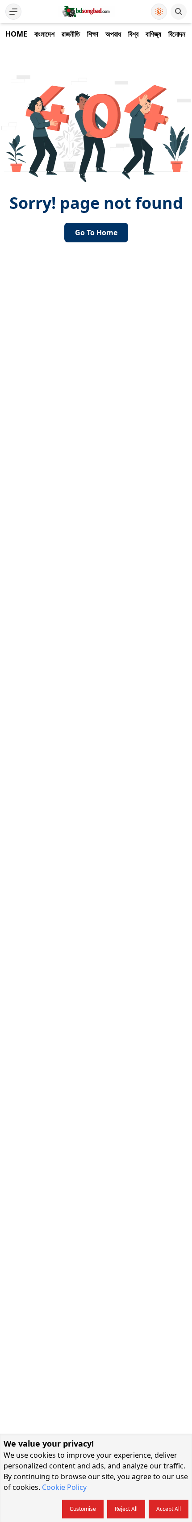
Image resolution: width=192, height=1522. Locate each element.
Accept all (168, 1509)
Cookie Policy (64, 1487)
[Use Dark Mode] (159, 12)
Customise (83, 1509)
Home (16, 34)
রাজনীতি (71, 34)
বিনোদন (176, 34)
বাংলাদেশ (44, 34)
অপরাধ (113, 34)
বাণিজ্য (153, 34)
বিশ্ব (133, 34)
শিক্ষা (92, 34)
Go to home (96, 232)
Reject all (126, 1509)
